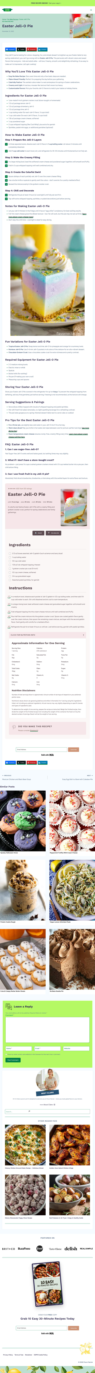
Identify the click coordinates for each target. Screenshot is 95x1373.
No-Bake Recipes (7, 21)
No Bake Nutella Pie (56, 991)
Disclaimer (28, 1355)
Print (38, 533)
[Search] (29, 1111)
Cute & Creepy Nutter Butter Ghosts (12, 991)
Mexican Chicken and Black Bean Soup (16, 777)
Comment (9, 1015)
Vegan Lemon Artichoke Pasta (60, 922)
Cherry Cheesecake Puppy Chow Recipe (18, 1218)
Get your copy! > (46, 3)
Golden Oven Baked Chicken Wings (61, 1168)
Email (37, 1048)
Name (9, 1048)
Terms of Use (19, 1355)
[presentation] (23, 821)
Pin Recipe (55, 533)
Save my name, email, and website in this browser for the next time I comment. (34, 1054)
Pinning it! (34, 730)
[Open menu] (91, 10)
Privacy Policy (8, 1355)
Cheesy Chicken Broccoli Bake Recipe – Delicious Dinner (24, 1168)
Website (67, 1048)
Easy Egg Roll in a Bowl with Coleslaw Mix (77, 777)
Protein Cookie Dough (7, 922)
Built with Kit (47, 755)
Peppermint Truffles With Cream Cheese (63, 853)
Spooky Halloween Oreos (9, 853)
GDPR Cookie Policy (41, 1355)
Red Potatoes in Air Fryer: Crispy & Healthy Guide (66, 1218)
